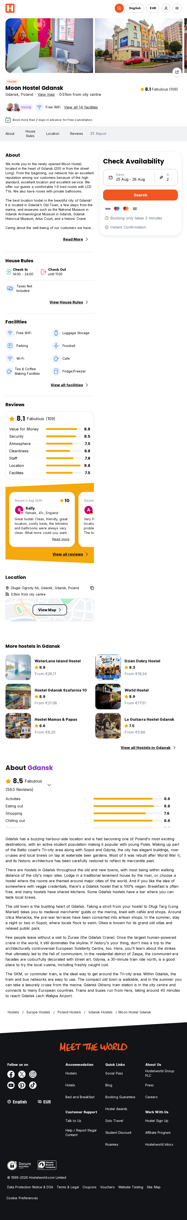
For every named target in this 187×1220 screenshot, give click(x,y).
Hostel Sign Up (156, 1121)
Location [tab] (52, 133)
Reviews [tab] (76, 133)
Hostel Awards (116, 1109)
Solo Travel (114, 1121)
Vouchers (107, 1187)
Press (149, 1085)
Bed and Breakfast (79, 1097)
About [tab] (10, 133)
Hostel (11, 81)
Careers (151, 1097)
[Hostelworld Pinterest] (22, 1085)
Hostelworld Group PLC (159, 1073)
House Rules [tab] (31, 133)
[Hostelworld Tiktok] (32, 1085)
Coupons (89, 1187)
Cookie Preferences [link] (22, 1198)
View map (46, 94)
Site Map (154, 1187)
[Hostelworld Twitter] (22, 1074)
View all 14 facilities (81, 107)
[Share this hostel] (177, 72)
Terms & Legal (68, 1187)
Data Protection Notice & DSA (30, 1187)
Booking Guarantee (120, 1097)
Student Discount (118, 1132)
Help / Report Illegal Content (80, 1132)
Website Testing (130, 1187)
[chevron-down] (49, 784)
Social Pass (114, 1073)
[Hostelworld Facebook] (11, 1074)
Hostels (71, 1073)
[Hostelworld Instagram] (32, 1074)
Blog (108, 1085)
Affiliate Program (158, 1132)
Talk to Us (73, 1121)
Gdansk (11, 94)
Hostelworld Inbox (159, 1144)
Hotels (70, 1085)
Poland (27, 94)
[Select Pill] (119, 8)
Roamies (111, 1144)
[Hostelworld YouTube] (11, 1085)
